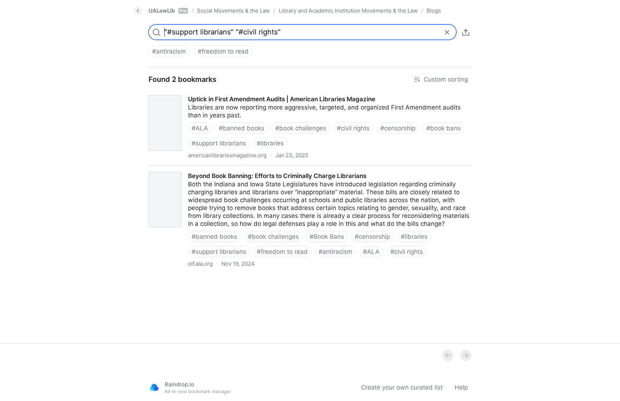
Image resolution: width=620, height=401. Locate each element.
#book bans (443, 128)
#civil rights (353, 128)
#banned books (241, 128)
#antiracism (169, 51)
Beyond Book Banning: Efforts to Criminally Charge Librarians (230, 169)
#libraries (270, 143)
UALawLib (168, 10)
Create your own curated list (402, 387)
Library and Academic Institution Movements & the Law (348, 10)
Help (461, 387)
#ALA (200, 128)
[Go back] (137, 10)
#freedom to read (223, 51)
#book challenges (300, 128)
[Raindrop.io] (154, 387)
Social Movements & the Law (233, 10)
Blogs (434, 10)
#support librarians (219, 143)
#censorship (397, 128)
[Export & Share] (465, 32)
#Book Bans (327, 236)
